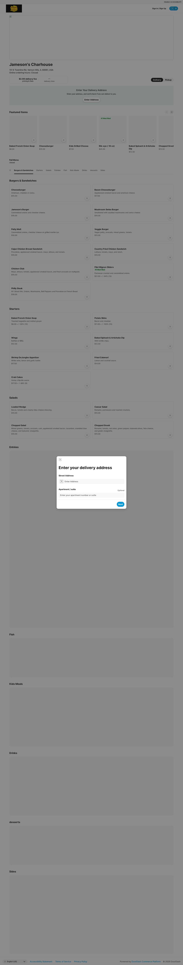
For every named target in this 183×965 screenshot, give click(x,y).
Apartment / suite (67, 489)
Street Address (66, 475)
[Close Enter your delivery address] (60, 459)
